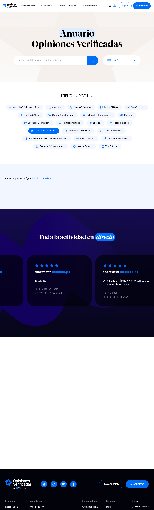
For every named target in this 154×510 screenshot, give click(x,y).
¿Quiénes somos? (140, 506)
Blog (108, 507)
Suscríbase (142, 6)
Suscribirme (137, 484)
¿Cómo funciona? (90, 507)
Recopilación (11, 507)
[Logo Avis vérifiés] (10, 6)
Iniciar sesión (111, 484)
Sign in (125, 6)
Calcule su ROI (37, 507)
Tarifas (62, 6)
